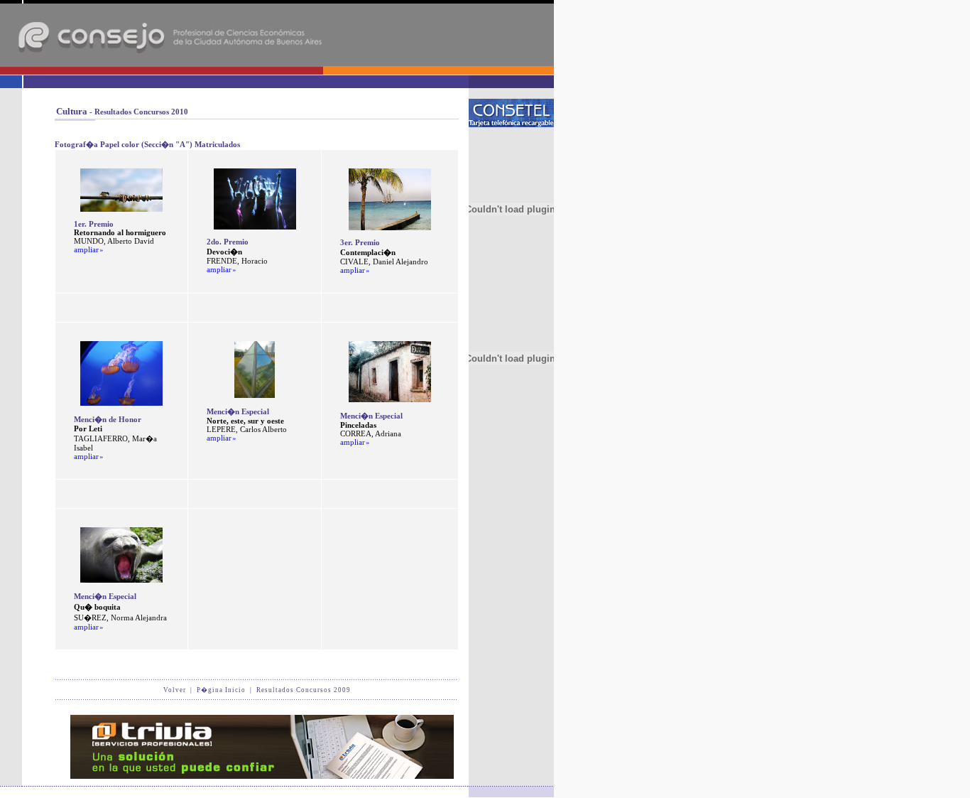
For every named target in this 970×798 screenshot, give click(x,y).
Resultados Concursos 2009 (303, 690)
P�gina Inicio (221, 690)
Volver (174, 690)
